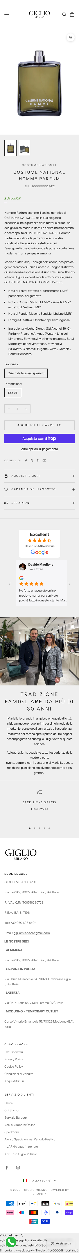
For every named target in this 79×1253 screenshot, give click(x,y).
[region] (39, 805)
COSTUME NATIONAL (39, 165)
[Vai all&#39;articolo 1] (10, 148)
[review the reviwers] (13, 578)
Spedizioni (11, 1132)
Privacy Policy (13, 1059)
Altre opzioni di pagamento (39, 449)
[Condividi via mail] (44, 460)
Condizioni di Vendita (18, 1074)
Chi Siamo (11, 1110)
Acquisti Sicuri (14, 1081)
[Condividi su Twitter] (32, 460)
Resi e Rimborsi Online (19, 1125)
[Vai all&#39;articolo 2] (24, 148)
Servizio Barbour (15, 1118)
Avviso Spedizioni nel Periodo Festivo (29, 1139)
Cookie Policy (13, 1067)
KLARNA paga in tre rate (21, 1147)
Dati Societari (13, 1052)
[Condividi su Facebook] (26, 460)
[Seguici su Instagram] (18, 1167)
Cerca (8, 1103)
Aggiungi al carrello (39, 425)
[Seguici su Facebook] (6, 1167)
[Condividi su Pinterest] (38, 460)
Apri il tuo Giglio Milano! (20, 1154)
